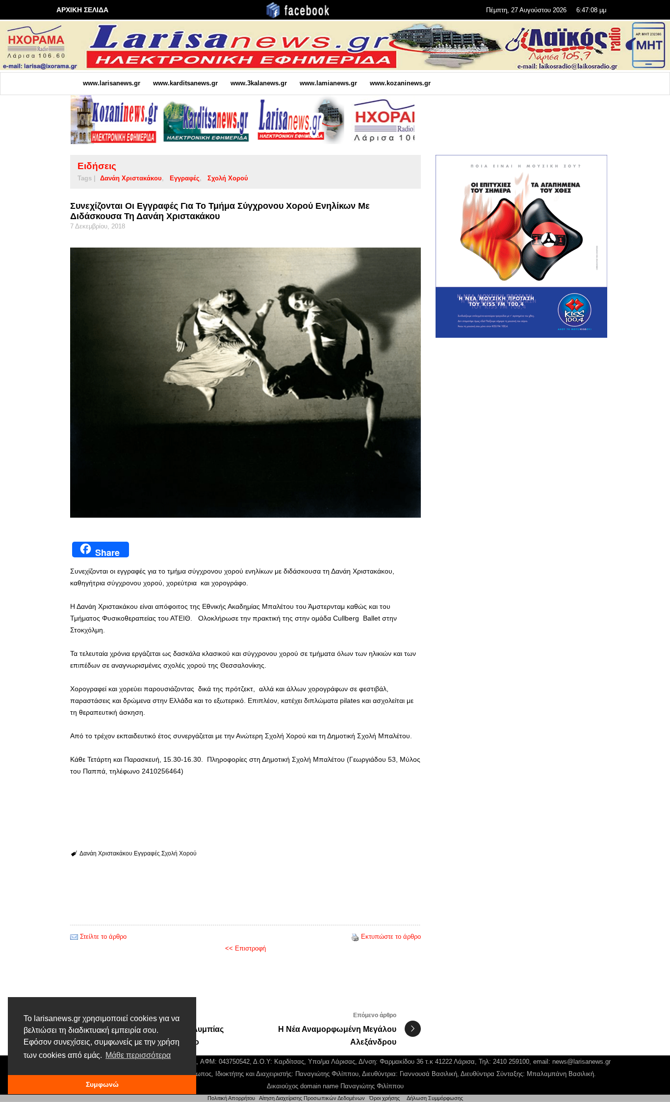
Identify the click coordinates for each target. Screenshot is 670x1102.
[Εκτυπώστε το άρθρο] (355, 936)
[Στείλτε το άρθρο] (74, 936)
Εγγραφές (185, 178)
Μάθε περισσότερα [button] (138, 1055)
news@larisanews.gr (581, 1061)
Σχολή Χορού (227, 178)
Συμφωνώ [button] (102, 1084)
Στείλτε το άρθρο (103, 936)
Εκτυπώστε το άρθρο (391, 936)
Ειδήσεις (96, 166)
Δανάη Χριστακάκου (131, 178)
